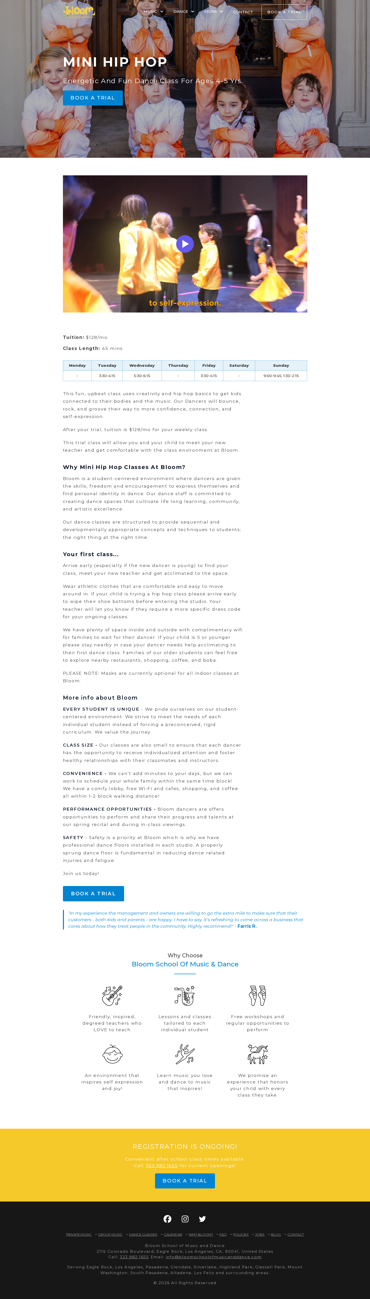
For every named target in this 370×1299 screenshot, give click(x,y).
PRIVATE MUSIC (79, 1234)
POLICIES (241, 1234)
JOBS (260, 1234)
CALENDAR (173, 1234)
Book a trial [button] (92, 98)
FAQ (223, 1234)
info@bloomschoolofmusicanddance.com (214, 1257)
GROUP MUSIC (110, 1234)
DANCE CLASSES (143, 1234)
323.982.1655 (162, 1165)
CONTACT (243, 12)
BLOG (276, 1234)
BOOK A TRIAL (284, 12)
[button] (167, 1219)
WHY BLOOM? (201, 1234)
